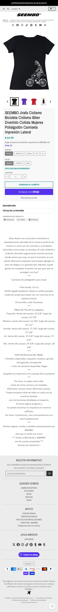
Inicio (5, 20)
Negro (9, 163)
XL (43, 154)
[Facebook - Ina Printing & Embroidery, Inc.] (17, 25)
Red (27, 163)
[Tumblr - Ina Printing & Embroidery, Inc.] (36, 25)
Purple (19, 163)
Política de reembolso (20, 600)
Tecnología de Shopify (44, 598)
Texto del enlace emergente (17, 168)
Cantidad (9, 173)
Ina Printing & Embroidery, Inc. (22, 598)
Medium (19, 154)
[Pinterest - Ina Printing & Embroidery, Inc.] (31, 25)
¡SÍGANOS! (29, 539)
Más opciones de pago (29, 198)
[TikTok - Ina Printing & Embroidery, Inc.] (26, 25)
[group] (14, 101)
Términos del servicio (29, 602)
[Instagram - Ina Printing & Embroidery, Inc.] (22, 25)
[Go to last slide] (8, 101)
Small (8, 154)
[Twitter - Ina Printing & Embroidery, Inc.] (13, 25)
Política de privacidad (38, 600)
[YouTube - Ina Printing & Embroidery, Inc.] (40, 25)
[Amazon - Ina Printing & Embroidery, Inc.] (45, 25)
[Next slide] (50, 101)
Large (29, 154)
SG (37, 154)
